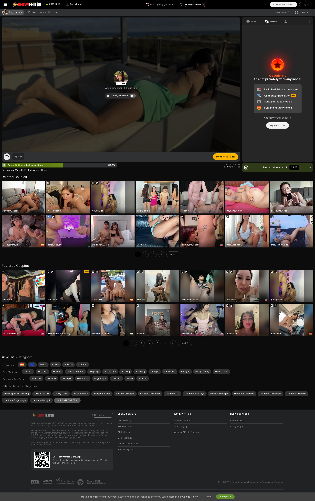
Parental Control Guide (128, 444)
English (100, 415)
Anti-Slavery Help (126, 449)
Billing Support (237, 426)
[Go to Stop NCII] (96, 482)
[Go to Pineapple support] (80, 482)
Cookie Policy (190, 496)
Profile (32, 12)
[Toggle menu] (5, 4)
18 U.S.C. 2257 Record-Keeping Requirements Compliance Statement (251, 482)
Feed (56, 12)
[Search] (181, 4)
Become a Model (182, 421)
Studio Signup (181, 426)
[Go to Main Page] (26, 4)
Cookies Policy (125, 438)
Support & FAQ (237, 421)
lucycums (8, 357)
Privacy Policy (124, 421)
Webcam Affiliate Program (186, 432)
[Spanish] (22, 364)
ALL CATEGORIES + (67, 400)
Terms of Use (124, 426)
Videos (45, 12)
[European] (32, 364)
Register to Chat (278, 125)
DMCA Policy (124, 432)
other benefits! (283, 117)
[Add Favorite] (7, 156)
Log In (306, 4)
